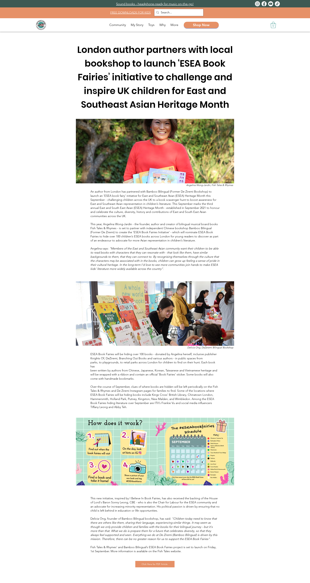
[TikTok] (277, 3)
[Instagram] (257, 3)
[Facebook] (264, 3)
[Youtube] (270, 3)
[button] (273, 25)
